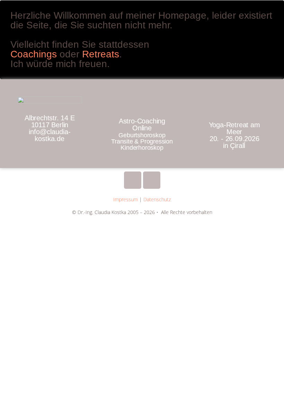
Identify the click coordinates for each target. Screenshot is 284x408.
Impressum (125, 199)
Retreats (100, 54)
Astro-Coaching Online (142, 124)
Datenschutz (157, 199)
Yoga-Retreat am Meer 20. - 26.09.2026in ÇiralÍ (234, 135)
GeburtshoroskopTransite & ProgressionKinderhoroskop (142, 141)
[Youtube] (132, 180)
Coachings (35, 54)
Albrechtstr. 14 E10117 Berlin (50, 128)
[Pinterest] (151, 180)
